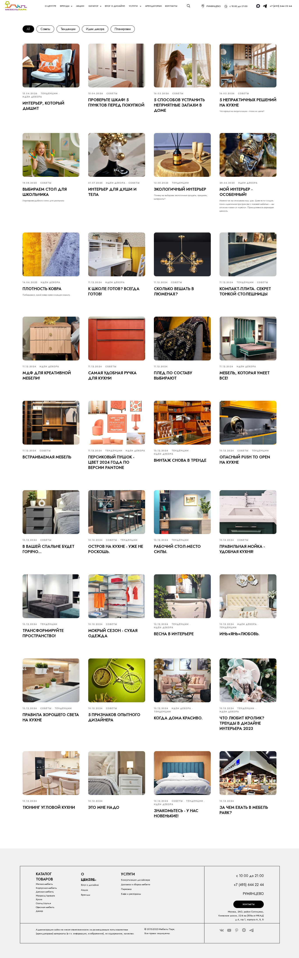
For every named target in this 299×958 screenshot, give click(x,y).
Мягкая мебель (44, 884)
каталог (93, 6)
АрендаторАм (153, 6)
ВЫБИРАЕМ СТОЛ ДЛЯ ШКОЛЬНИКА (45, 191)
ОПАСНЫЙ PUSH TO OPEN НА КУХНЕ (245, 459)
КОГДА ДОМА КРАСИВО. (178, 718)
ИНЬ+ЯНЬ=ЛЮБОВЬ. (240, 634)
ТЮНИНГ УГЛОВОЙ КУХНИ (49, 807)
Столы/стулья (43, 903)
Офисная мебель (45, 907)
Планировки (123, 29)
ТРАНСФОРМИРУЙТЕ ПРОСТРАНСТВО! (43, 633)
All (28, 29)
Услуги (133, 6)
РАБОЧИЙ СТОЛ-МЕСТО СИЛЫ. (177, 549)
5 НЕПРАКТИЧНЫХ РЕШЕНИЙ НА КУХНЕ (248, 102)
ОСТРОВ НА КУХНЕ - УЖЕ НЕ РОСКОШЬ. (115, 549)
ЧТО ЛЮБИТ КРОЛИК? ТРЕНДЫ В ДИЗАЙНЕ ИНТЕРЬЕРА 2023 (242, 723)
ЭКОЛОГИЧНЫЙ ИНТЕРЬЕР (180, 189)
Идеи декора (95, 29)
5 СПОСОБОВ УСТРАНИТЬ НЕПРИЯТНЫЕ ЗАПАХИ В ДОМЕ (179, 105)
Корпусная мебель (46, 888)
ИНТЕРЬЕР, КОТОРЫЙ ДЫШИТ (43, 105)
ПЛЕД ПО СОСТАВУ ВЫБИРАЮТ (173, 375)
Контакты (171, 6)
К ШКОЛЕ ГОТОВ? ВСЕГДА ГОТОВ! (113, 291)
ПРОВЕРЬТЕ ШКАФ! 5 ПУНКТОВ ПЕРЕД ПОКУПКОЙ (116, 102)
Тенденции (68, 29)
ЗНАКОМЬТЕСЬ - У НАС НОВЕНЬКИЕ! (176, 813)
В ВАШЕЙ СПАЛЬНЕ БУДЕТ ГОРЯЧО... (48, 549)
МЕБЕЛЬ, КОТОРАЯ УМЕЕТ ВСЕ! (245, 375)
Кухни (39, 899)
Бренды (64, 6)
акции (80, 6)
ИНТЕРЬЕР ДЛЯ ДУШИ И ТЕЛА (112, 191)
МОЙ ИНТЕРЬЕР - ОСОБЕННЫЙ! (236, 191)
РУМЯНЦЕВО (213, 6)
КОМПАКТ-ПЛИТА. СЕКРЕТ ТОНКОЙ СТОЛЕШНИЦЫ (245, 291)
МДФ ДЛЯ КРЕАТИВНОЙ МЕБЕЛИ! (47, 375)
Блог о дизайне (90, 885)
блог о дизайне (115, 6)
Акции (84, 890)
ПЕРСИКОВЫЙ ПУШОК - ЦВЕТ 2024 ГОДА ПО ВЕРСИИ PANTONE (111, 462)
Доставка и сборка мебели (135, 884)
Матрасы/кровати (45, 895)
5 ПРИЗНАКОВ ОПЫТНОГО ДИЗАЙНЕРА (114, 717)
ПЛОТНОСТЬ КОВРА (42, 289)
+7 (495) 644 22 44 (281, 6)
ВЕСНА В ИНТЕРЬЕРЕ (174, 634)
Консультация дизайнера (135, 880)
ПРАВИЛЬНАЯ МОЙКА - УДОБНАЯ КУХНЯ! (242, 549)
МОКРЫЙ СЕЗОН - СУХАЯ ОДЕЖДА (112, 633)
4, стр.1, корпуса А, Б (249, 919)
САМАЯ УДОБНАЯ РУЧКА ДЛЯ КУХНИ (112, 375)
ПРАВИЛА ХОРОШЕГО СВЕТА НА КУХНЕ (51, 717)
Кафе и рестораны (131, 894)
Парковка (126, 889)
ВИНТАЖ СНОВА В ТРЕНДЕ (180, 460)
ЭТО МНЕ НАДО (103, 807)
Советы (45, 29)
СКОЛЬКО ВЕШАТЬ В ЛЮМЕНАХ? (174, 291)
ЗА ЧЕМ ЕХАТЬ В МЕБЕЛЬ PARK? (244, 810)
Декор (39, 911)
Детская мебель (45, 891)
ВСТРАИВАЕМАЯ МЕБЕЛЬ (47, 457)
